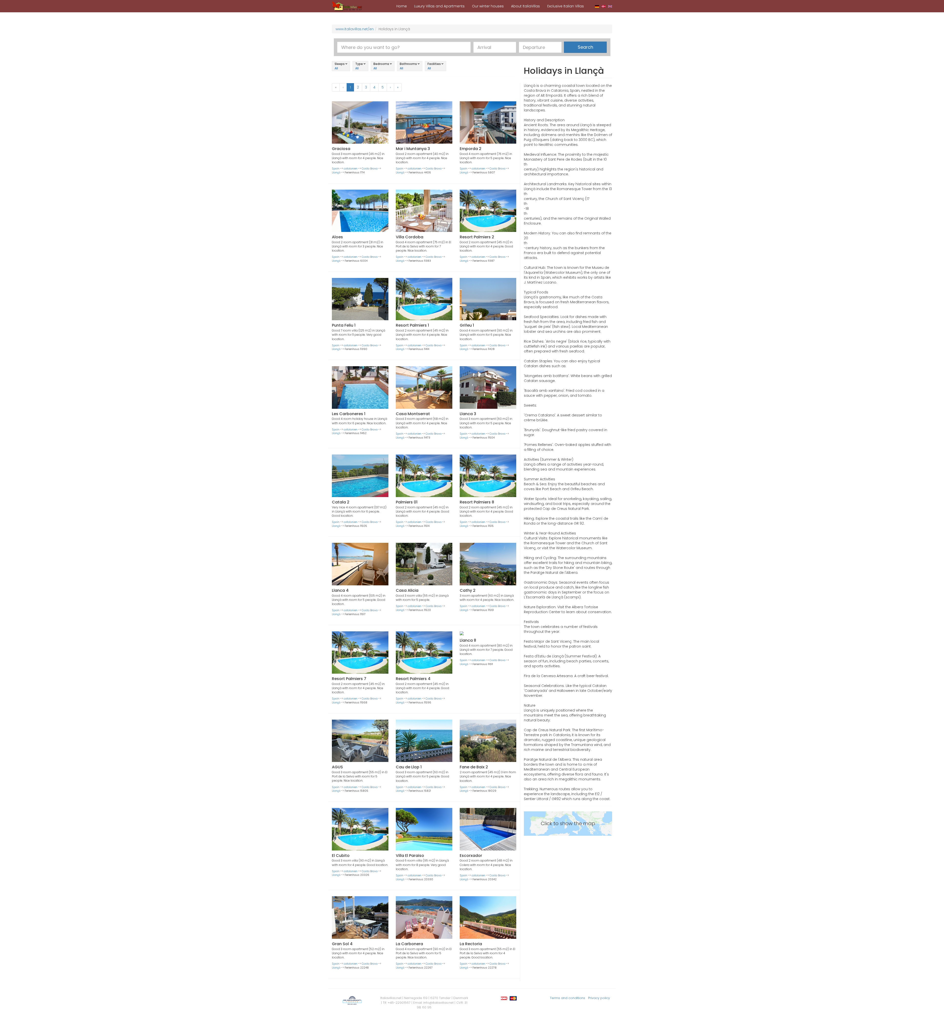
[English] (610, 6)
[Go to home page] (347, 5)
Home (401, 6)
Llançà (336, 172)
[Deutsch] (597, 6)
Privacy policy (599, 998)
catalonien (350, 168)
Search (585, 47)
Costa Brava (370, 168)
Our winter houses (488, 6)
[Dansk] (604, 6)
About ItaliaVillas (525, 6)
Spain (335, 168)
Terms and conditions (567, 998)
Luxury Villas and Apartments (439, 6)
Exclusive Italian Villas (565, 6)
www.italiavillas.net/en (355, 29)
